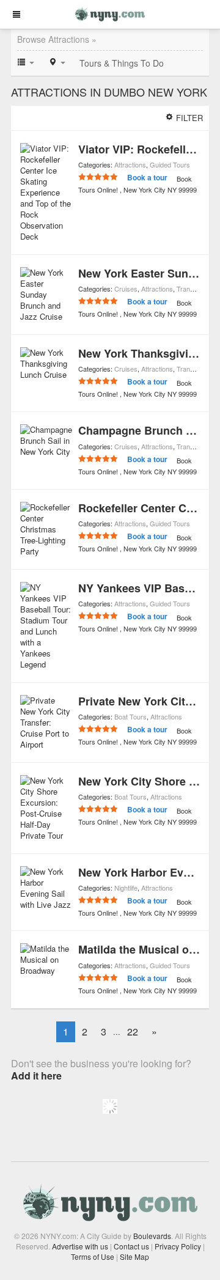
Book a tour (147, 177)
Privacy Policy (178, 1246)
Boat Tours (130, 716)
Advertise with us (80, 1246)
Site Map (134, 1256)
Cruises (126, 288)
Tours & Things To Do (121, 63)
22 (132, 1031)
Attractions (130, 164)
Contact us (131, 1246)
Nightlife (126, 887)
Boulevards (152, 1235)
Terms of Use (92, 1256)
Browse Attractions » (57, 39)
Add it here (36, 1076)
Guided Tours (170, 164)
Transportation (198, 288)
